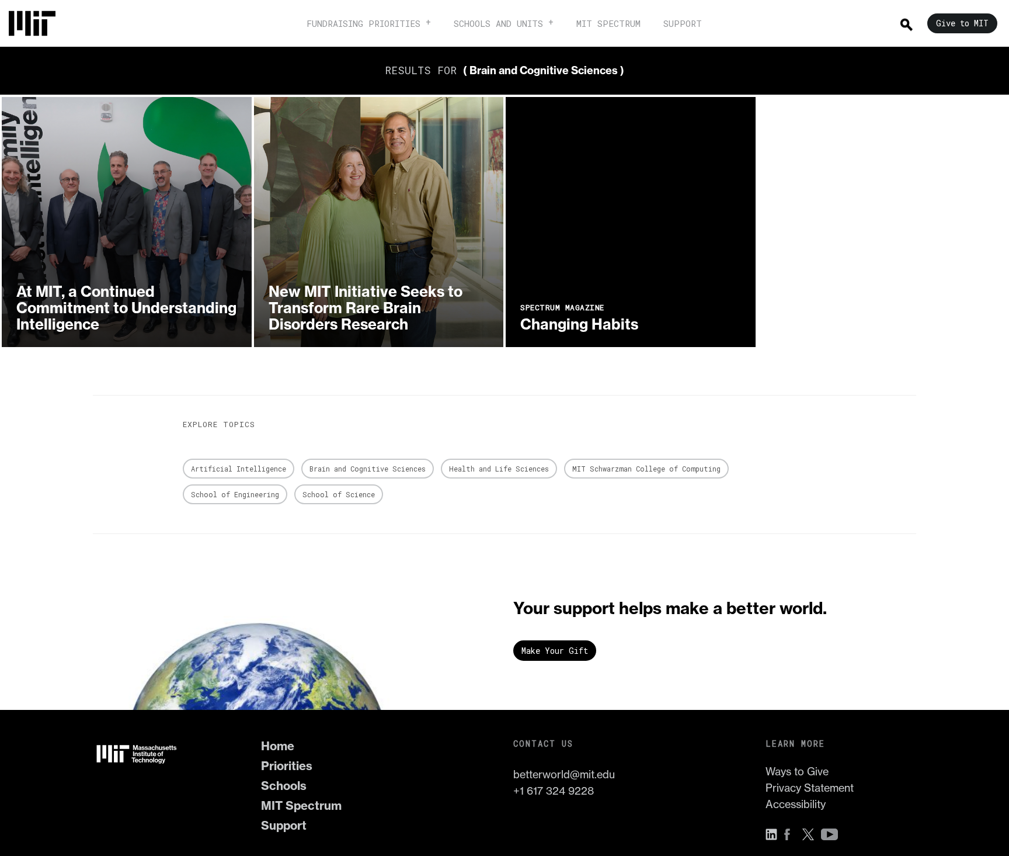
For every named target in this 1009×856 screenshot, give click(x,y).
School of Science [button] (338, 494)
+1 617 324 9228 (553, 790)
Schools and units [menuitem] (498, 23)
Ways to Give (797, 771)
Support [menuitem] (682, 23)
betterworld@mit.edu (564, 774)
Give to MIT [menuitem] (962, 23)
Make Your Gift (554, 650)
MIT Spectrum (301, 805)
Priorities (286, 765)
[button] (127, 222)
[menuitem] (38, 23)
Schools (284, 785)
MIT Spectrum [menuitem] (608, 23)
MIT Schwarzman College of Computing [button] (646, 468)
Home (277, 746)
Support (284, 825)
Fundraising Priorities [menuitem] (363, 23)
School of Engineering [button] (235, 494)
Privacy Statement (810, 787)
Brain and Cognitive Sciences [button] (367, 468)
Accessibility (796, 804)
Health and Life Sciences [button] (499, 468)
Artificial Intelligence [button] (238, 468)
